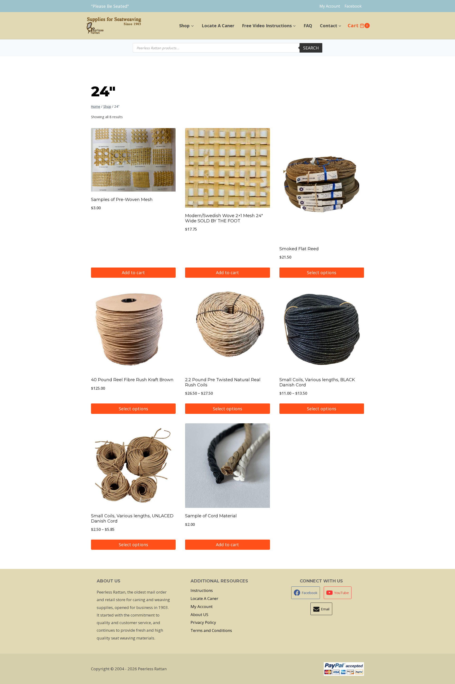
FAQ (308, 25)
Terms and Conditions (211, 630)
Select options (321, 272)
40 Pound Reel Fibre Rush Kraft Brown (132, 379)
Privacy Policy (203, 622)
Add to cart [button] (133, 272)
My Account (329, 6)
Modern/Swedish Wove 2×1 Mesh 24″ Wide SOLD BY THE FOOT (224, 218)
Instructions (202, 590)
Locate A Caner (218, 25)
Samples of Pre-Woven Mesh (122, 199)
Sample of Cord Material (211, 516)
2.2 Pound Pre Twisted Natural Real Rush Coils (222, 382)
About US (199, 614)
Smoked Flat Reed (299, 248)
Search (311, 48)
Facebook (353, 6)
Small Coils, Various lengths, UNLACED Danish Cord (132, 518)
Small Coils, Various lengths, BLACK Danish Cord (317, 382)
